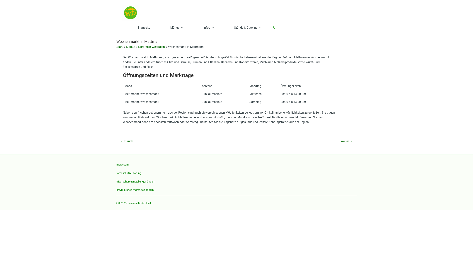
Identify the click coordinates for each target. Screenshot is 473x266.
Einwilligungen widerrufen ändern (135, 189)
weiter (347, 141)
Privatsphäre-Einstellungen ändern (135, 181)
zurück (126, 141)
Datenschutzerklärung (128, 173)
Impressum (122, 164)
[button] (273, 27)
